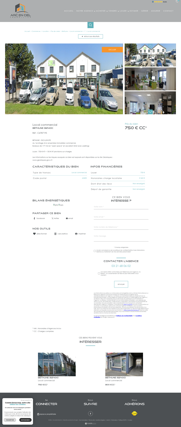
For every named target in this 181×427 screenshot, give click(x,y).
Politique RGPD (122, 420)
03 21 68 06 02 (121, 266)
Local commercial (76, 31)
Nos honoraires (83, 420)
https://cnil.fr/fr (127, 304)
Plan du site (92, 420)
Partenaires (114, 420)
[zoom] (64, 114)
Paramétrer (10, 420)
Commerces (36, 31)
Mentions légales (100, 420)
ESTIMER (134, 11)
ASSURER (155, 11)
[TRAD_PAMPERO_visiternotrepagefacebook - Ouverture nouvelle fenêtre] (90, 413)
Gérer (144, 11)
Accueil (68, 11)
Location (46, 31)
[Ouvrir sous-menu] (94, 11)
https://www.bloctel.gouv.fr (131, 310)
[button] (150, 112)
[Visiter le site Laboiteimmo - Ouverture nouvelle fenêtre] (90, 424)
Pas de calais (55, 31)
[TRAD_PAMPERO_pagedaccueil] (20, 17)
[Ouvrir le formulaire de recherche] (90, 25)
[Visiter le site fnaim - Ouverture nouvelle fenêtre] (134, 413)
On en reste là (25, 400)
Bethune (65, 31)
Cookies (130, 420)
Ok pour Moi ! (25, 420)
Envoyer (121, 284)
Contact (168, 11)
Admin (108, 420)
